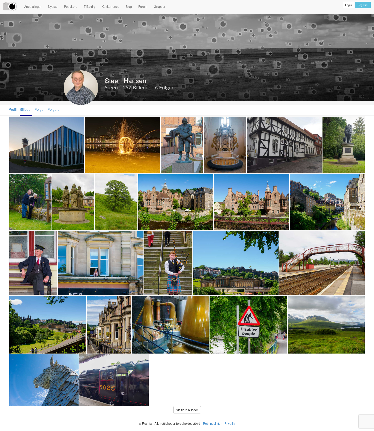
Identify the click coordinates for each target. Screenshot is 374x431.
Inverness (96, 300)
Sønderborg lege (99, 121)
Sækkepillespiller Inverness (167, 235)
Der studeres (20, 178)
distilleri (139, 300)
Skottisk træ (106, 178)
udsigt (293, 300)
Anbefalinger (33, 6)
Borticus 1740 (259, 121)
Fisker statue (172, 121)
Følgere (54, 109)
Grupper (159, 6)
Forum (142, 6)
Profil (13, 109)
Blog (129, 6)
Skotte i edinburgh (74, 235)
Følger (40, 109)
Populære (70, 6)
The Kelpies (19, 359)
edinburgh (18, 300)
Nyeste (53, 6)
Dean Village (149, 178)
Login (348, 5)
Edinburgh (202, 235)
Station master (22, 235)
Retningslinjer (212, 423)
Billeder (26, 109)
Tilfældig (89, 6)
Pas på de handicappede (230, 300)
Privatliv (229, 423)
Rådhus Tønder (22, 121)
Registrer (363, 5)
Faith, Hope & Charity (70, 178)
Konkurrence (110, 6)
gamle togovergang (295, 235)
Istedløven (332, 121)
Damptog (88, 359)
